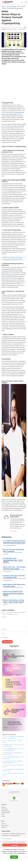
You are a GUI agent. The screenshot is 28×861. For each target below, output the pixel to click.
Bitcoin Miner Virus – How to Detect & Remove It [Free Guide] (14, 567)
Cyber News (4, 809)
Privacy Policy (21, 853)
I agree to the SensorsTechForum (14, 842)
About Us (3, 823)
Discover (3, 804)
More (2, 821)
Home (3, 6)
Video (2, 814)
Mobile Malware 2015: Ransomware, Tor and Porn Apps (14, 585)
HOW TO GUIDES (11, 6)
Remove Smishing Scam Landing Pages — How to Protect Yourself (13, 600)
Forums (3, 816)
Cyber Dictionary (5, 810)
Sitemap (3, 807)
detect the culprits (11, 274)
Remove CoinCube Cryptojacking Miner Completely (13, 550)
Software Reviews (5, 812)
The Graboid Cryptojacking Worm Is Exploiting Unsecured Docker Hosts (14, 541)
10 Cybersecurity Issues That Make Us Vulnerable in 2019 (14, 576)
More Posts (13, 531)
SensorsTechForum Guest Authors (12, 27)
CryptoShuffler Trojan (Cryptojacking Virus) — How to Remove (13, 559)
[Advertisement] (14, 83)
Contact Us (4, 827)
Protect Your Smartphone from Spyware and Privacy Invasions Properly (13, 592)
